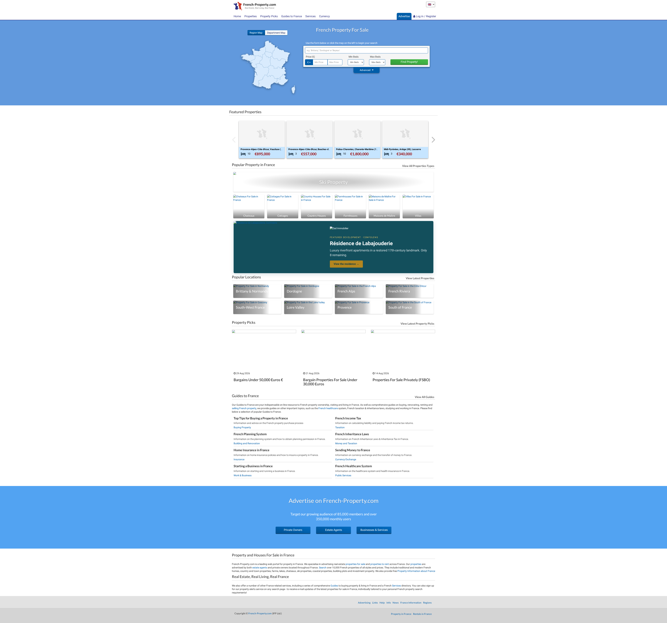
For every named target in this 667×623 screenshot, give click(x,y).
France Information (410, 602)
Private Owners (293, 530)
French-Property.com (260, 613)
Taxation (340, 427)
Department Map (276, 32)
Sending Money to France (352, 450)
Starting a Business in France (253, 466)
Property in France (401, 613)
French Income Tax (348, 418)
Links (375, 602)
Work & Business (243, 475)
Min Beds (354, 56)
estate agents (259, 567)
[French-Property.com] (254, 6)
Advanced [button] (365, 70)
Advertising (364, 602)
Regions (427, 602)
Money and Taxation (346, 443)
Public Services (343, 475)
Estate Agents (333, 530)
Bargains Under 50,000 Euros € (258, 379)
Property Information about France (416, 571)
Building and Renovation (247, 443)
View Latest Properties (420, 278)
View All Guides (424, 397)
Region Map (256, 32)
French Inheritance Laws (352, 434)
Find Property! (409, 61)
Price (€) (310, 56)
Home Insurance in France (251, 450)
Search (322, 567)
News (396, 602)
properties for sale (355, 564)
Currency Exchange (345, 459)
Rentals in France (422, 613)
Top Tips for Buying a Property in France (261, 418)
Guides (334, 585)
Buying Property (242, 427)
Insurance (239, 459)
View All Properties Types (418, 165)
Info (388, 602)
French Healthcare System (353, 466)
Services (396, 585)
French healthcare (328, 408)
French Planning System (250, 434)
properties (415, 564)
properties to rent (379, 564)
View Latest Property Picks (417, 323)
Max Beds (375, 56)
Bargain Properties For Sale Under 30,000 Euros (330, 381)
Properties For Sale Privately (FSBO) (401, 379)
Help (382, 602)
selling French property (244, 408)
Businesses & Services (374, 530)
